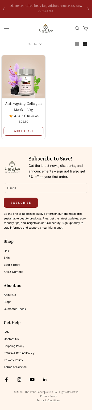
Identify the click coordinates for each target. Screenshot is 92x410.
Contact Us (11, 339)
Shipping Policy (14, 346)
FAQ (6, 332)
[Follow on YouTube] (32, 379)
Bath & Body (12, 264)
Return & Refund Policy (19, 353)
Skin (7, 257)
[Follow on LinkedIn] (44, 379)
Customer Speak (15, 309)
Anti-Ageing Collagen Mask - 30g (23, 106)
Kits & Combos (13, 271)
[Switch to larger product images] (77, 44)
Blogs (7, 302)
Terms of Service (15, 367)
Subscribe (21, 202)
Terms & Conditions (48, 400)
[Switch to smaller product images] (85, 44)
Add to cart (23, 131)
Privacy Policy (13, 360)
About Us (10, 295)
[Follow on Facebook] (6, 379)
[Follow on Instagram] (19, 379)
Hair (6, 251)
